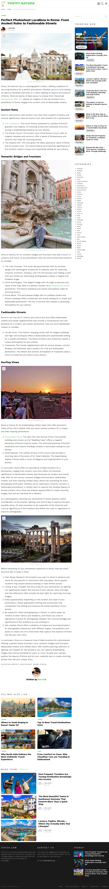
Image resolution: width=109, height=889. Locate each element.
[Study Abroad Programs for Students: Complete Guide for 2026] (79, 137)
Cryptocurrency (82, 181)
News (79, 228)
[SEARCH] (102, 3)
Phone (79, 232)
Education (80, 185)
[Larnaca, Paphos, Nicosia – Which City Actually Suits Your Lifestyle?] (18, 830)
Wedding (80, 256)
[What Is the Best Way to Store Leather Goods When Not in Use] (79, 116)
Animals (79, 168)
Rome (36, 664)
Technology (81, 250)
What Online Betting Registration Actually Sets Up (96, 55)
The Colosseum (12, 123)
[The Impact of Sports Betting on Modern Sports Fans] (79, 104)
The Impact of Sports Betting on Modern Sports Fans (96, 104)
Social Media (81, 241)
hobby (79, 209)
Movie (79, 222)
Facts (79, 192)
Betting (79, 171)
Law (78, 218)
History (79, 207)
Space (79, 243)
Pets (78, 230)
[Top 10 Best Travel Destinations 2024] (54, 707)
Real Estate (81, 237)
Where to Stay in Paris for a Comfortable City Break (96, 127)
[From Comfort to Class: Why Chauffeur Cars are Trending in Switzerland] (54, 739)
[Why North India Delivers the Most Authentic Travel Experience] (18, 739)
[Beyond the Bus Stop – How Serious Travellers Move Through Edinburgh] (79, 150)
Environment (81, 190)
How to (79, 213)
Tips (78, 252)
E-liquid (79, 183)
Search (106, 16)
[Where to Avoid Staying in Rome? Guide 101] (18, 707)
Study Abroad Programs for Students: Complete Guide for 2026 (95, 138)
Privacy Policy (94, 886)
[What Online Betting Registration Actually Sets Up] (79, 56)
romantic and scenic (60, 285)
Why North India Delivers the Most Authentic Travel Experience (16, 757)
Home (79, 211)
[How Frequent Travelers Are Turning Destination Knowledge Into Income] (18, 783)
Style (79, 247)
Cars (39, 751)
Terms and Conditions (72, 886)
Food (79, 196)
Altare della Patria (13, 437)
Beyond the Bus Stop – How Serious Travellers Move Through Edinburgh (96, 149)
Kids (78, 215)
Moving (79, 224)
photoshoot (26, 664)
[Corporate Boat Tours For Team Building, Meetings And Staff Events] (79, 93)
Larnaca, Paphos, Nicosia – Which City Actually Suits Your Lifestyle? (54, 823)
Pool (78, 235)
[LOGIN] (98, 3)
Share (4, 35)
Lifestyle (80, 220)
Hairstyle (80, 203)
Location (6, 664)
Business (80, 177)
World (79, 258)
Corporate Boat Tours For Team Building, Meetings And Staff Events (96, 92)
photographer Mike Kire (11, 99)
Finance (79, 194)
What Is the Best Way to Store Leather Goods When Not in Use (97, 116)
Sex (78, 239)
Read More (90, 60)
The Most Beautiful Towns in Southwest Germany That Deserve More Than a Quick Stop (53, 800)
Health (79, 205)
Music (79, 226)
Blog (78, 173)
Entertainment (82, 188)
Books (79, 175)
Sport (79, 245)
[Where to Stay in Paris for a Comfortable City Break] (79, 127)
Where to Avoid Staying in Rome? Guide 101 (14, 723)
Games (79, 198)
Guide (79, 200)
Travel (44, 664)
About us (84, 886)
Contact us (104, 886)
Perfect (15, 664)
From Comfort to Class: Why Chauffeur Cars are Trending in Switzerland (53, 757)
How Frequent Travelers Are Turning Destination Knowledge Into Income (54, 777)
